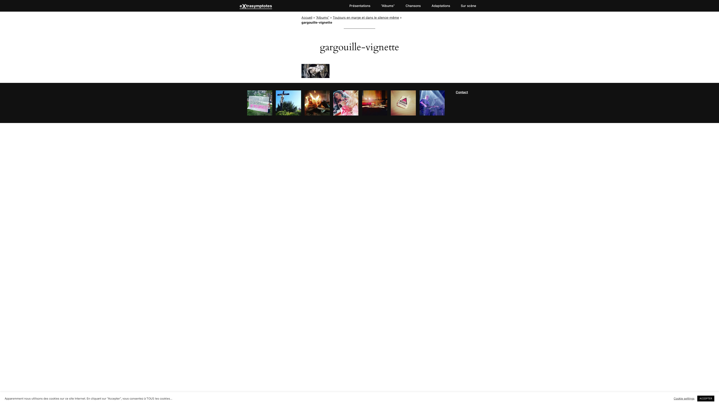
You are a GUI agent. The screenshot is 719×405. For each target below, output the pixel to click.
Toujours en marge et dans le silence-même (366, 18)
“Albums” (322, 18)
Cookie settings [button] (684, 398)
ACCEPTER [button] (706, 398)
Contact (462, 92)
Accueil (306, 18)
